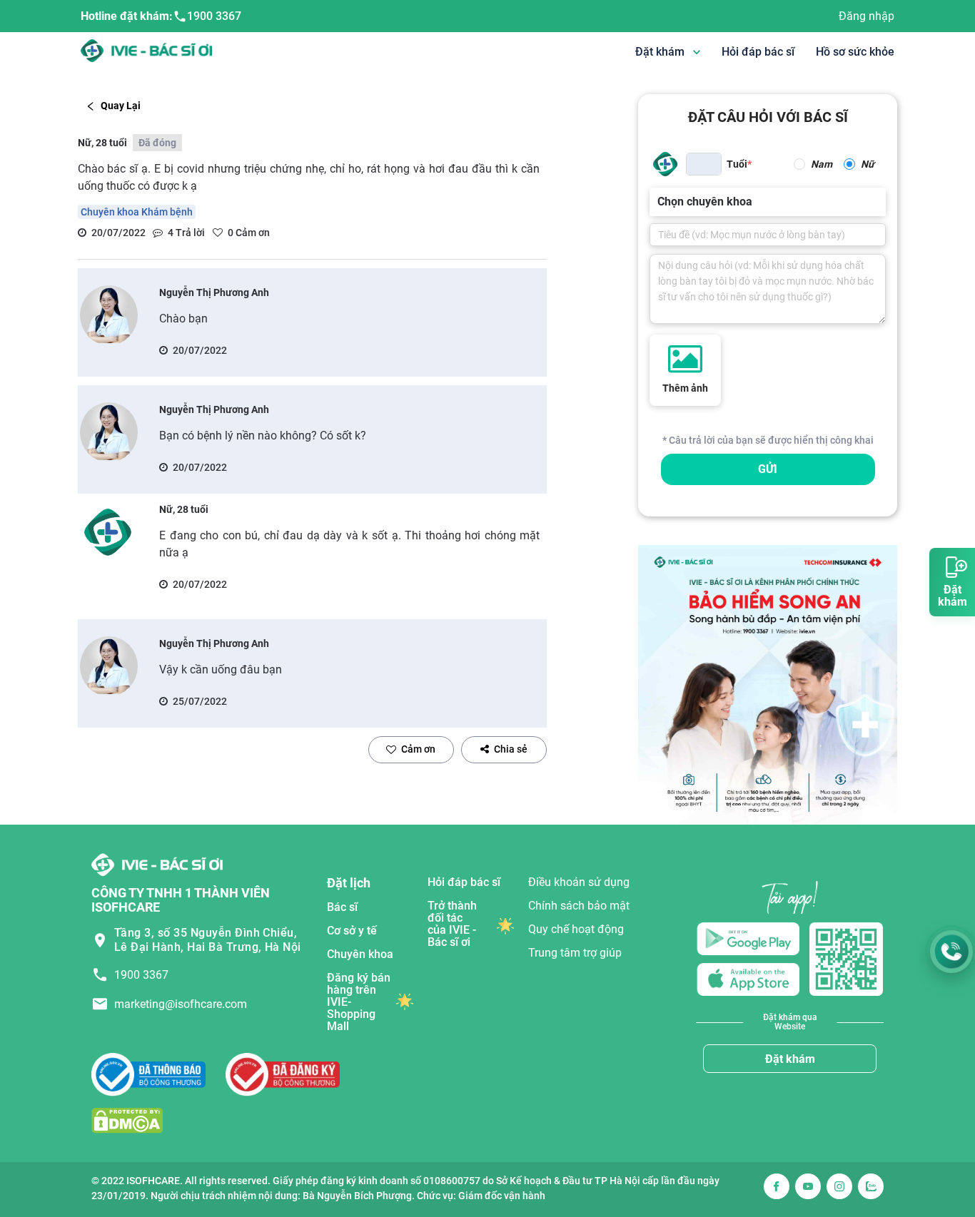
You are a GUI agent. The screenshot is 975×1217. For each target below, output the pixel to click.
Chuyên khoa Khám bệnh (137, 212)
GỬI (767, 469)
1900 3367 (214, 16)
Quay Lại (121, 105)
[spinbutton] (704, 164)
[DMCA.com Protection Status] (127, 1119)
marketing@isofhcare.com (180, 1004)
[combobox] (658, 201)
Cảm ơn (418, 749)
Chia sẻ (510, 749)
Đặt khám (790, 1059)
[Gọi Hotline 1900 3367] (951, 951)
